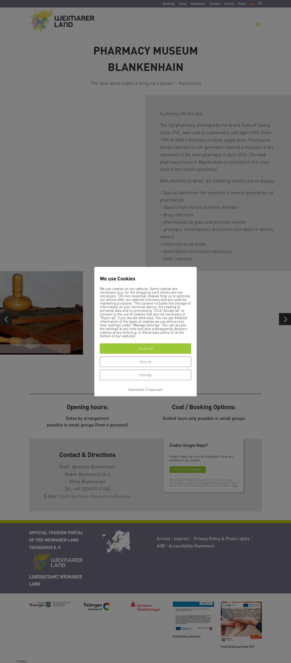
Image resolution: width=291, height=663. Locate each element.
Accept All (145, 348)
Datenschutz (136, 390)
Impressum (155, 390)
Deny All (146, 362)
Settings (145, 375)
